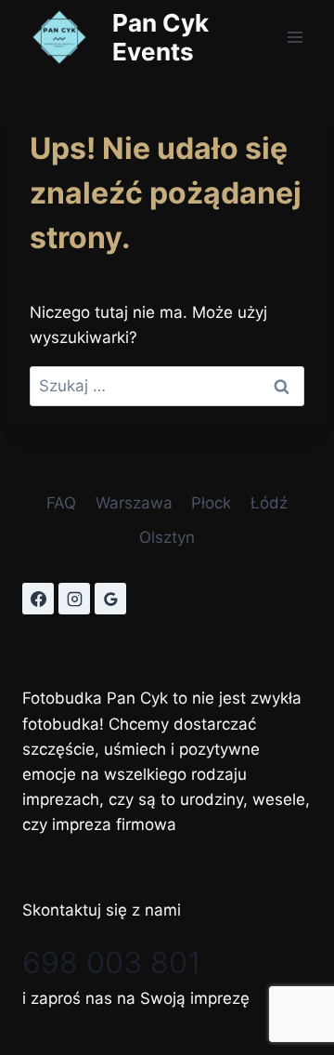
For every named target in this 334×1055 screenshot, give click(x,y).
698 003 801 (111, 962)
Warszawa (134, 503)
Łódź (269, 503)
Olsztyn (167, 537)
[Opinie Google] (110, 598)
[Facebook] (38, 598)
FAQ (61, 503)
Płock (211, 503)
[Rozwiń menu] (294, 36)
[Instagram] (74, 598)
